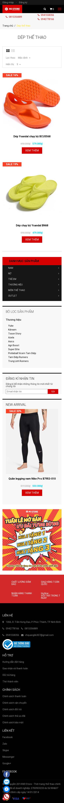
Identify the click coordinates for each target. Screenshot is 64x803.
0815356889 (15, 17)
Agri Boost (13, 345)
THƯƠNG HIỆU (15, 284)
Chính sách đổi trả (11, 709)
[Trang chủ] (12, 9)
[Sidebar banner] (32, 540)
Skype (5, 750)
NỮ (9, 273)
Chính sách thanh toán (14, 696)
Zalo (4, 743)
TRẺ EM (12, 279)
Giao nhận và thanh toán (15, 668)
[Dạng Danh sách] (13, 51)
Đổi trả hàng (8, 675)
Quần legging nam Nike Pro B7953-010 (32, 478)
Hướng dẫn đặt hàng (13, 662)
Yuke (10, 325)
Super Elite (14, 349)
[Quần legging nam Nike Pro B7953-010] (32, 441)
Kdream (12, 329)
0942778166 (47, 19)
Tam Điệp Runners (18, 357)
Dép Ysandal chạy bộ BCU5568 (32, 136)
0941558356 (47, 15)
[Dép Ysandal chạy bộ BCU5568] (32, 102)
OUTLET (12, 295)
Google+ (6, 763)
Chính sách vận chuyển (14, 703)
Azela (11, 337)
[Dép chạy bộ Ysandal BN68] (32, 191)
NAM (10, 268)
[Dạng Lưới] (8, 51)
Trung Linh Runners (18, 361)
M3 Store (27, 784)
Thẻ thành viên (10, 681)
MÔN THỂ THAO (16, 290)
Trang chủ (7, 25)
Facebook (7, 737)
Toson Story (14, 333)
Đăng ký (23, 2)
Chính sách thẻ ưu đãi (13, 716)
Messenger (8, 757)
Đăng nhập (9, 2)
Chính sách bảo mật (12, 722)
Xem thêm (32, 150)
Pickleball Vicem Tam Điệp (22, 353)
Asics (11, 341)
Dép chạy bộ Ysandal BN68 (32, 225)
